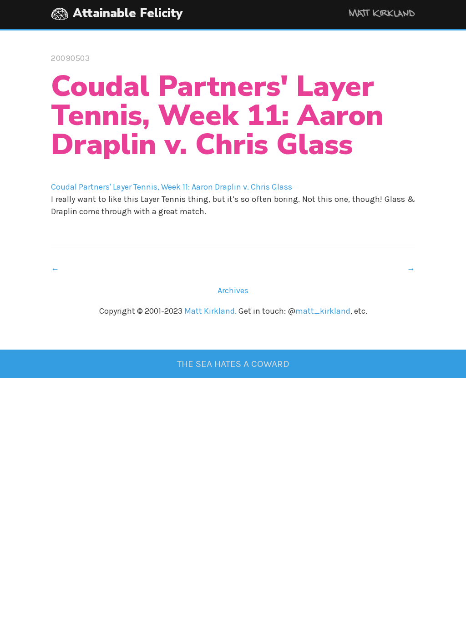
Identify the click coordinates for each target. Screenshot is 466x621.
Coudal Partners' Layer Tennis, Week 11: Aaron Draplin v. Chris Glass (171, 187)
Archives (233, 290)
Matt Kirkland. (210, 311)
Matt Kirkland (369, 15)
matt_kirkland (322, 311)
